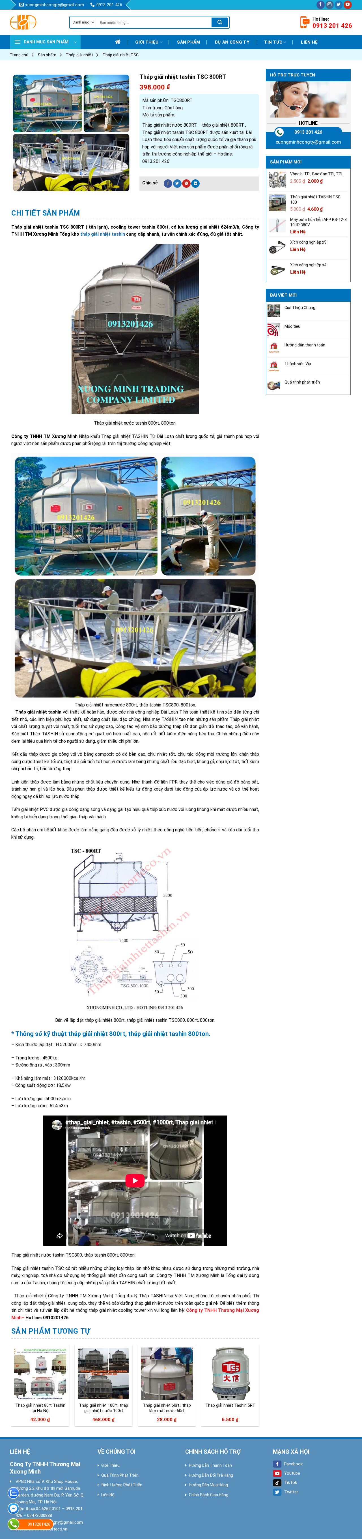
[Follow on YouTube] (348, 5)
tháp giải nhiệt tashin (102, 234)
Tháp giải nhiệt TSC (121, 55)
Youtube (292, 1473)
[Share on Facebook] (168, 183)
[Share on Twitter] (177, 183)
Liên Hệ (108, 1495)
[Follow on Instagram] (330, 5)
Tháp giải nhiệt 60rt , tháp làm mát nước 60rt (167, 1408)
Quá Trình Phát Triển (120, 1475)
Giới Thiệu (110, 1465)
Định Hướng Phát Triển (121, 1485)
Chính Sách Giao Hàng (208, 1495)
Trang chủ (19, 55)
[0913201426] (13, 1524)
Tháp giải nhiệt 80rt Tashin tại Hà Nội (40, 1408)
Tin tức (273, 42)
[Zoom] (18, 185)
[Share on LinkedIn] (195, 183)
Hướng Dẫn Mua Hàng (208, 1485)
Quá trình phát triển (302, 382)
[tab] (45, 213)
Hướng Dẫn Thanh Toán (210, 1465)
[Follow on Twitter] (339, 5)
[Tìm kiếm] (220, 22)
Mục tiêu (292, 326)
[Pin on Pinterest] (186, 183)
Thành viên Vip (298, 363)
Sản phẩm (188, 42)
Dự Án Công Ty (232, 42)
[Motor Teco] (35, 22)
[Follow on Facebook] (320, 5)
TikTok (290, 1482)
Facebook (293, 1463)
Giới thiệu (146, 42)
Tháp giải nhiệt (79, 55)
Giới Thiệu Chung (300, 307)
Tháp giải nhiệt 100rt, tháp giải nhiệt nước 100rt (103, 1408)
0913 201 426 (308, 132)
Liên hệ (309, 42)
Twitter (291, 1492)
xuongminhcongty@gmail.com (308, 142)
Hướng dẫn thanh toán (305, 345)
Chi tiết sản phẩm (45, 213)
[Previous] (11, 1387)
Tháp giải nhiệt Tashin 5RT (230, 1405)
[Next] (259, 1387)
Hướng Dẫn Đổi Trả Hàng (211, 1475)
